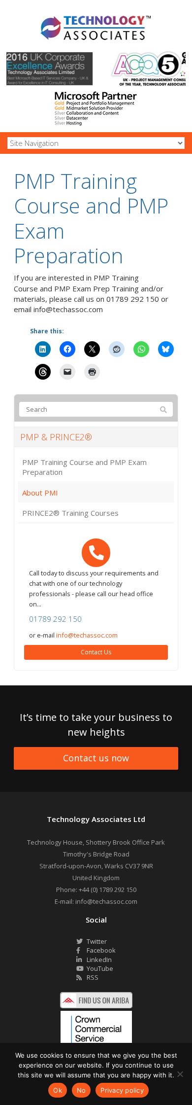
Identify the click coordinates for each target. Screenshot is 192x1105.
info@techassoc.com (87, 635)
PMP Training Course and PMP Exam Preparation (84, 467)
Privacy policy (122, 1090)
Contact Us (96, 652)
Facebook (100, 950)
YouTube (99, 968)
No (81, 1090)
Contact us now (96, 758)
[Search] (163, 410)
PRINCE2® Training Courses (70, 513)
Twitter (96, 941)
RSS (91, 977)
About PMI (40, 493)
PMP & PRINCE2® (56, 437)
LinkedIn (98, 959)
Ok (57, 1090)
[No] (180, 1074)
